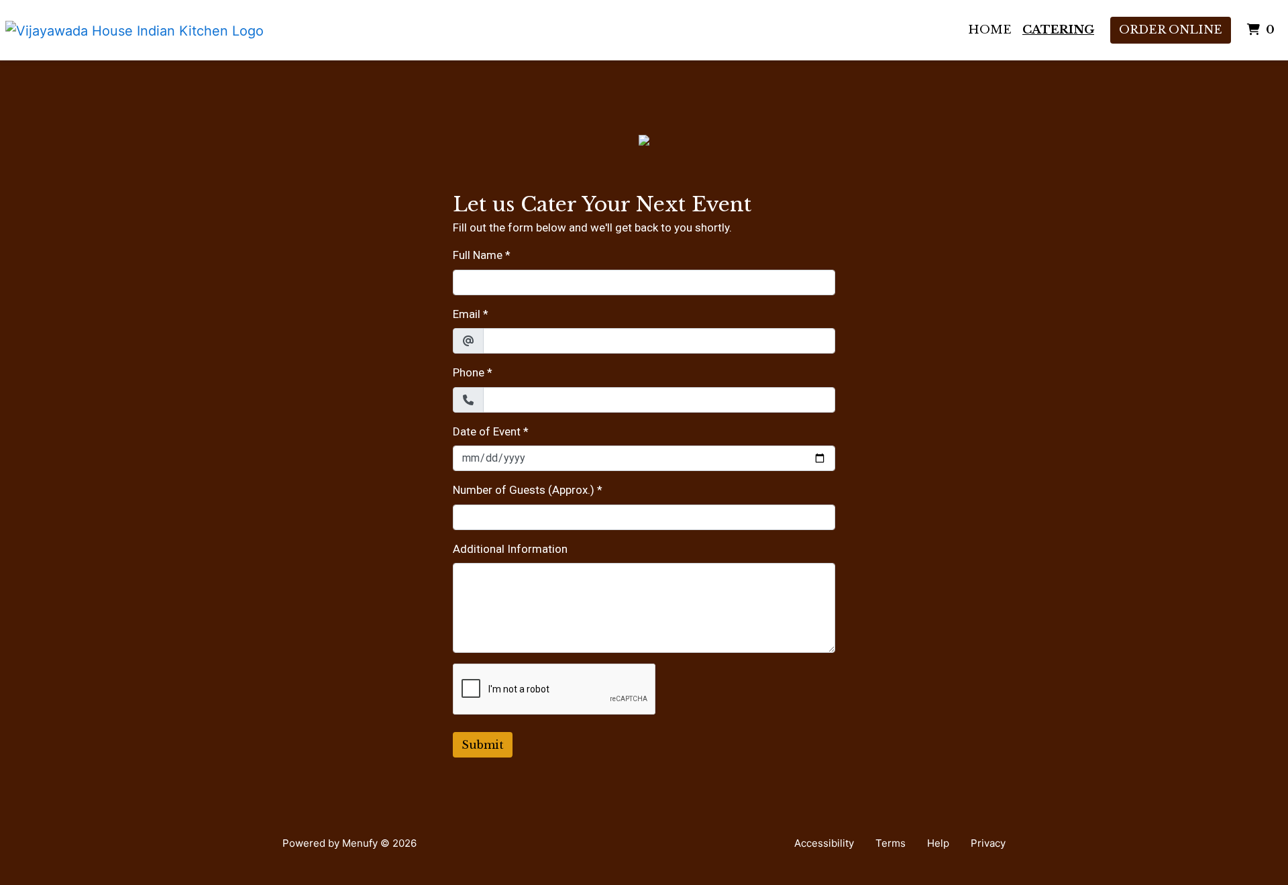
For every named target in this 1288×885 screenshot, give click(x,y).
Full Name (477, 255)
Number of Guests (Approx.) (523, 490)
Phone (468, 372)
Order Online (1170, 30)
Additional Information (510, 549)
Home (990, 30)
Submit (483, 744)
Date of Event (487, 431)
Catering (1058, 30)
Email (466, 314)
